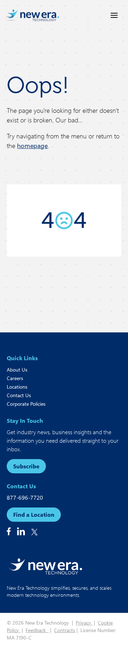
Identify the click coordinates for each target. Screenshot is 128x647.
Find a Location (33, 514)
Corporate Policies (26, 403)
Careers (15, 378)
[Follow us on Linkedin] (21, 531)
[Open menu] (114, 15)
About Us (17, 369)
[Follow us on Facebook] (9, 531)
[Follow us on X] (34, 532)
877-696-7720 (25, 497)
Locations (17, 386)
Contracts (64, 630)
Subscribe (26, 466)
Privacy (84, 622)
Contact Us (19, 395)
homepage (32, 145)
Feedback (37, 630)
